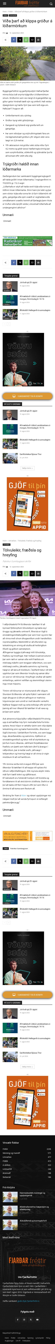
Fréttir (10, 11)
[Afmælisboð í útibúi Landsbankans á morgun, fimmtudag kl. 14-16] (10, 300)
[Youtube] (37, 1319)
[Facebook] (13, 39)
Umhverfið (13, 15)
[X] (20, 39)
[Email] (32, 39)
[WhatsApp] (26, 39)
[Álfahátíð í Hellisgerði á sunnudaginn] (10, 314)
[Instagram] (24, 1319)
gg (7, 33)
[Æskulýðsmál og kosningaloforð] (10, 1225)
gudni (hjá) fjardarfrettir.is (28, 1301)
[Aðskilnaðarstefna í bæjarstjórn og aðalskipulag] (10, 1211)
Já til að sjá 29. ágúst (28, 282)
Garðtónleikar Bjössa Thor (31, 454)
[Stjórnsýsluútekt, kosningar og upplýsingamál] (10, 1197)
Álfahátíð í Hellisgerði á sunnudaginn (35, 310)
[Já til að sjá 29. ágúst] (10, 286)
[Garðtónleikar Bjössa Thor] (10, 458)
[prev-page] (4, 324)
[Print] (38, 39)
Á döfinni (6, 304)
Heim (5, 11)
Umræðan (6, 290)
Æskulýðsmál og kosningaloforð (33, 1221)
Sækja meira (26, 468)
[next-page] (8, 324)
